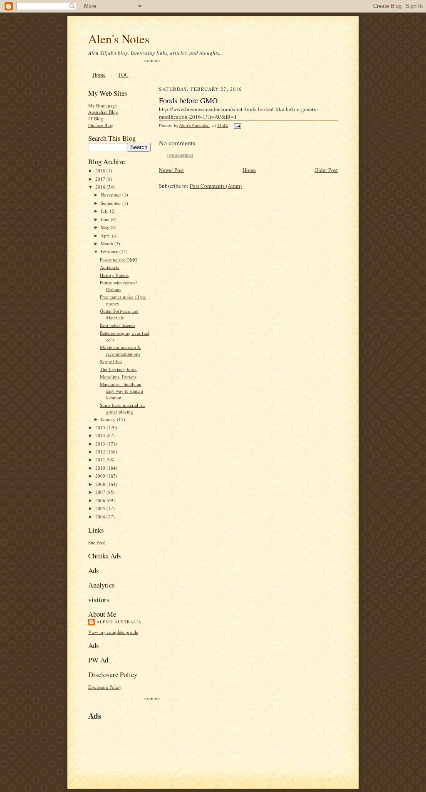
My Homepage (102, 105)
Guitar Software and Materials (119, 314)
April (106, 235)
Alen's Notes (118, 38)
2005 (100, 508)
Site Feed (97, 542)
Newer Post (171, 170)
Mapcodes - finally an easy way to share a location (121, 390)
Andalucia (109, 267)
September (111, 203)
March (107, 243)
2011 (100, 459)
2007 (100, 492)
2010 (100, 468)
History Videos (114, 275)
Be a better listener (117, 325)
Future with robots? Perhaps (118, 285)
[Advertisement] (185, 740)
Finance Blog (101, 125)
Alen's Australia (119, 622)
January (109, 419)
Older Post (326, 170)
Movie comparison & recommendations (120, 350)
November (111, 195)
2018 (100, 170)
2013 (100, 444)
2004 (100, 516)
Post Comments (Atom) (216, 185)
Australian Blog (103, 112)
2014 (100, 435)
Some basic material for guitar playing (122, 408)
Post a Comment (180, 155)
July (105, 211)
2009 (100, 476)
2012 (100, 451)
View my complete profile (113, 632)
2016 (100, 187)
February (110, 251)
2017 (100, 179)
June (106, 219)
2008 (100, 484)
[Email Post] (237, 125)
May (106, 227)
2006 (100, 500)
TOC (123, 74)
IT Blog (95, 118)
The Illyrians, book (118, 369)
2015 (100, 427)
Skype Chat (111, 361)
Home (99, 74)
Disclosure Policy (104, 687)
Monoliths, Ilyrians (118, 377)
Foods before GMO (118, 260)
